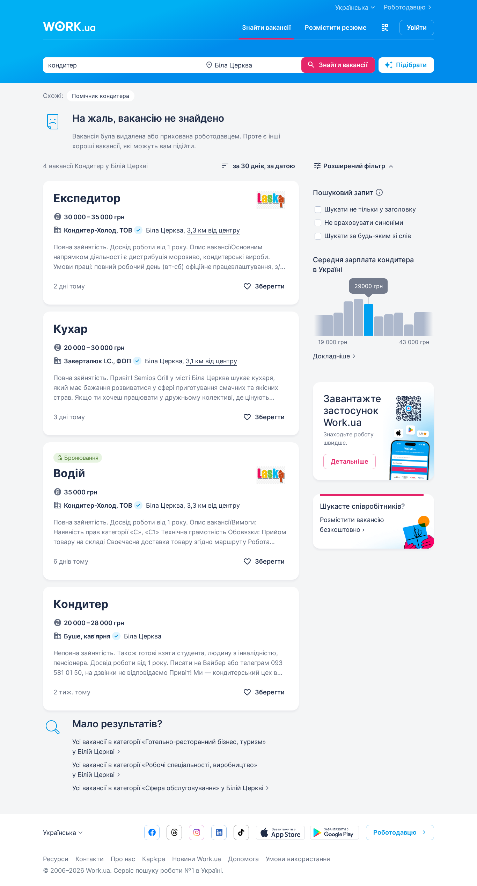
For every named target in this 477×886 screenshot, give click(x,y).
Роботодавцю (405, 7)
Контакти (89, 859)
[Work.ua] (69, 26)
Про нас (123, 859)
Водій (69, 473)
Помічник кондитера (100, 95)
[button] (384, 28)
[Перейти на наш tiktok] (241, 832)
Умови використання (298, 859)
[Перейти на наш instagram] (196, 832)
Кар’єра (153, 859)
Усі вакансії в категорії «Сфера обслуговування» (167, 788)
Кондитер (80, 604)
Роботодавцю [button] (395, 832)
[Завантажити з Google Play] (334, 832)
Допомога (243, 859)
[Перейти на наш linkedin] (219, 832)
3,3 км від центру (213, 230)
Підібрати (411, 65)
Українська (59, 832)
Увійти (417, 27)
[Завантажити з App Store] (280, 832)
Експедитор (86, 198)
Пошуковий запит (343, 192)
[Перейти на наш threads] (174, 832)
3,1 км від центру (211, 361)
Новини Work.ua (196, 859)
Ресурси (55, 859)
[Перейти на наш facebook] (152, 832)
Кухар (70, 329)
